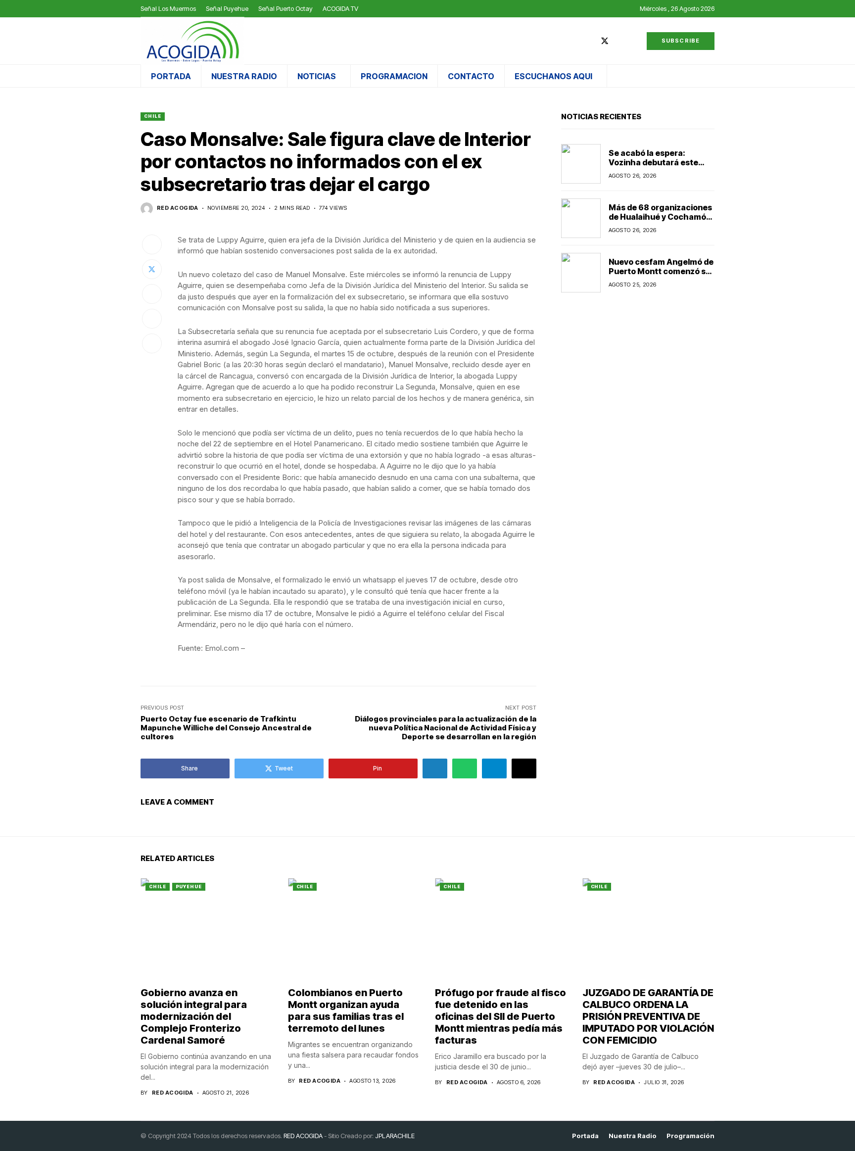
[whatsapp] (634, 41)
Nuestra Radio (633, 1136)
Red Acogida (177, 208)
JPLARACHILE (395, 1136)
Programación (690, 1136)
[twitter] (604, 41)
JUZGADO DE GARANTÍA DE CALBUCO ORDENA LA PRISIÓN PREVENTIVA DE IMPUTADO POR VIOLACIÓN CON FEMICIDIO (648, 1016)
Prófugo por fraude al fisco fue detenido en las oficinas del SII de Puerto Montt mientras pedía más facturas (500, 1016)
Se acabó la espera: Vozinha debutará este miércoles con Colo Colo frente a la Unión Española (659, 167)
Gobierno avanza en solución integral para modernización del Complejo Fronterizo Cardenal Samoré (194, 1016)
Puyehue (189, 886)
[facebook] (590, 41)
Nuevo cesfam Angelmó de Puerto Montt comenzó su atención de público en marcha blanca (661, 276)
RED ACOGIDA (303, 1136)
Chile (152, 116)
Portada (585, 1136)
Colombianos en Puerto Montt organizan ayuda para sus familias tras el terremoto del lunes (346, 1010)
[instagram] (619, 41)
